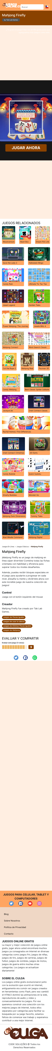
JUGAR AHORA (26, 148)
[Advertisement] (26, 53)
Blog (6, 914)
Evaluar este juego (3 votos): (13, 643)
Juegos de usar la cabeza (13, 621)
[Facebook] (25, 657)
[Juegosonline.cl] (12, 5)
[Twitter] (16, 657)
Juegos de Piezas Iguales (13, 617)
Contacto (8, 933)
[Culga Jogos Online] (26, 1032)
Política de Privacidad (15, 927)
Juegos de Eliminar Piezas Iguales (17, 626)
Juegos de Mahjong (11, 630)
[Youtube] (30, 903)
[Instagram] (39, 903)
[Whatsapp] (34, 657)
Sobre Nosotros (12, 920)
